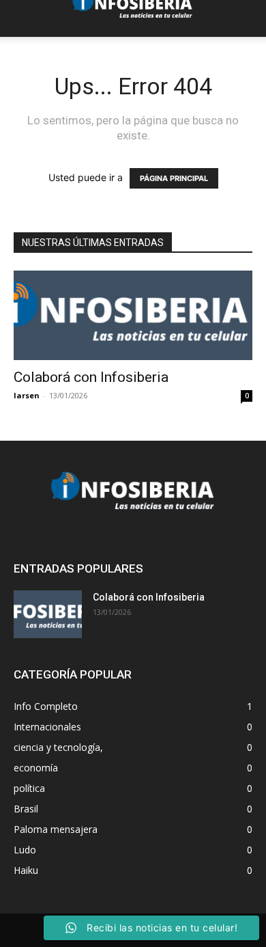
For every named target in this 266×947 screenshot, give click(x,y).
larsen (27, 395)
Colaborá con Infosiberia (91, 377)
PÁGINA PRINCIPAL (174, 178)
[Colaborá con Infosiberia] (133, 315)
